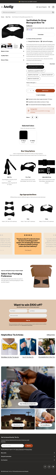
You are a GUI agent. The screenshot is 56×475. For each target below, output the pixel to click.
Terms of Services (20, 449)
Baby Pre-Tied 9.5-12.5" (33, 78)
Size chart (52, 63)
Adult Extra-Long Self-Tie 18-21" (36, 71)
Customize (41, 34)
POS (13, 471)
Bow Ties (8, 17)
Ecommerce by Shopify (22, 471)
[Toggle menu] (2, 7)
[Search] (53, 12)
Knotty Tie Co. (8, 471)
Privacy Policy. (29, 449)
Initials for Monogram (30, 82)
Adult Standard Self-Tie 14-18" (35, 67)
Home (2, 17)
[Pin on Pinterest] (36, 117)
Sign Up (28, 320)
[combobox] (28, 12)
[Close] (53, 109)
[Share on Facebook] (32, 117)
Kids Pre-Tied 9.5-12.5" (47, 74)
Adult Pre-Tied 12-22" (33, 74)
